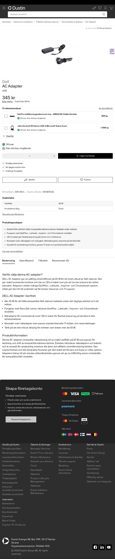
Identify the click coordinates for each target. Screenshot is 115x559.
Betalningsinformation (14, 453)
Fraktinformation (11, 461)
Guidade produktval (12, 494)
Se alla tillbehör (106, 108)
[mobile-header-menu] (4, 8)
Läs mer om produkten (12, 251)
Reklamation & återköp (71, 457)
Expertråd (7, 516)
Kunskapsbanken (11, 508)
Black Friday (8, 520)
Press (90, 448)
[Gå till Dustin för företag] (17, 8)
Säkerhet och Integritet (99, 481)
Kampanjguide (10, 482)
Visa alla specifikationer (13, 214)
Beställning (64, 448)
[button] (94, 8)
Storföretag (93, 473)
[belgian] (95, 435)
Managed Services (40, 448)
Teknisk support (67, 461)
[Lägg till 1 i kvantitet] (54, 156)
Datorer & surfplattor (23, 22)
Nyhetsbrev (8, 503)
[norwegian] (70, 435)
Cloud (33, 465)
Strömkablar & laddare (72, 22)
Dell (5, 81)
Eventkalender (10, 512)
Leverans (63, 453)
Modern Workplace (40, 457)
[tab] (9, 260)
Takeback (35, 485)
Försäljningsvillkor (11, 448)
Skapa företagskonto (21, 419)
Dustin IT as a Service (41, 453)
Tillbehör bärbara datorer (47, 22)
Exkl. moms (7, 102)
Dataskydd (36, 470)
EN (8, 409)
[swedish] (64, 435)
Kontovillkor (8, 465)
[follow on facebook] (95, 547)
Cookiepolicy (9, 474)
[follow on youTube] (109, 547)
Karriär (90, 457)
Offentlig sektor (95, 477)
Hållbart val (93, 461)
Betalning (64, 465)
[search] (103, 14)
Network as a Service (41, 461)
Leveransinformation (13, 457)
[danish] (76, 435)
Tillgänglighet (9, 478)
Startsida (6, 22)
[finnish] (82, 435)
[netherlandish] (88, 435)
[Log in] (105, 8)
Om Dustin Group (96, 453)
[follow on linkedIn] (102, 547)
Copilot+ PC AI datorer (14, 524)
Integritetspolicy (11, 470)
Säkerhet (35, 474)
